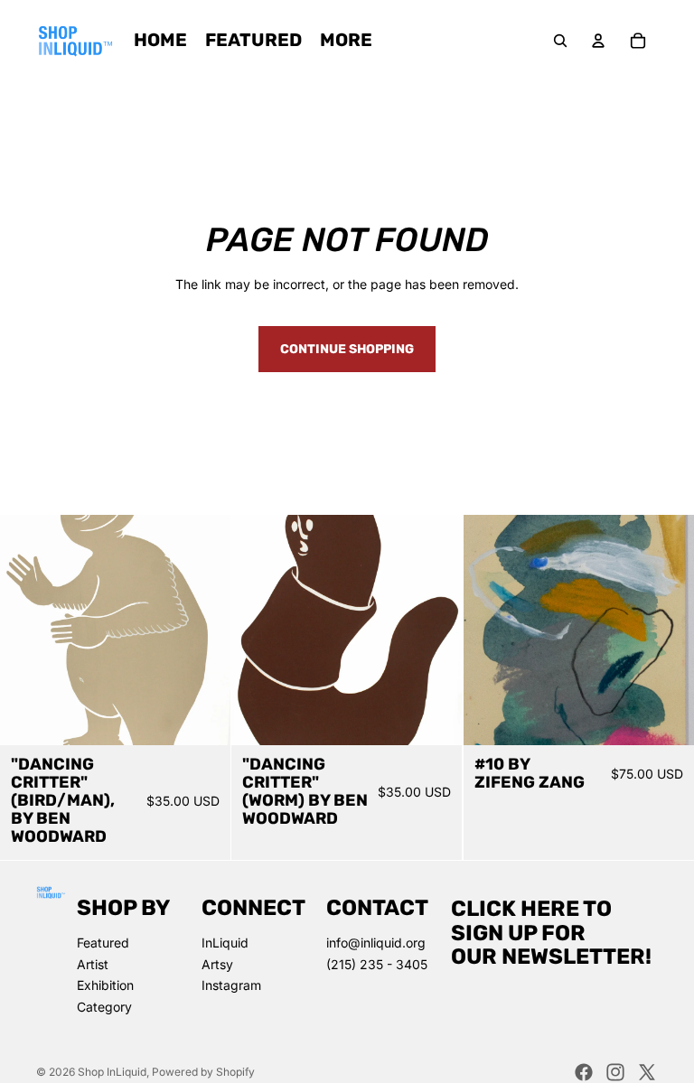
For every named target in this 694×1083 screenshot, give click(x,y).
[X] (647, 1072)
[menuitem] (346, 40)
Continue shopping (347, 349)
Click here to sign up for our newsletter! (551, 932)
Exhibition (105, 985)
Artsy (217, 964)
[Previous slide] (27, 630)
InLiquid (225, 942)
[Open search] (560, 41)
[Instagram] (615, 1072)
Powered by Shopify (203, 1071)
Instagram (231, 985)
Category (104, 1006)
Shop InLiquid (112, 1071)
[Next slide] (203, 630)
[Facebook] (584, 1072)
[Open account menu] (598, 41)
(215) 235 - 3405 (376, 964)
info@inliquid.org (376, 942)
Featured (103, 942)
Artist (92, 964)
